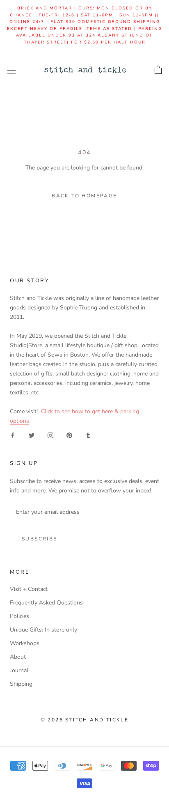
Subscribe (39, 539)
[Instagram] (50, 434)
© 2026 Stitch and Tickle (85, 719)
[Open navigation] (11, 70)
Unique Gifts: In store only (43, 630)
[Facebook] (13, 434)
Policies (19, 616)
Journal (19, 670)
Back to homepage (84, 195)
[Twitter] (31, 434)
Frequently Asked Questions (46, 603)
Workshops (24, 643)
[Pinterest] (69, 434)
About (18, 657)
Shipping (21, 684)
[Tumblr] (88, 434)
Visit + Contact (29, 589)
